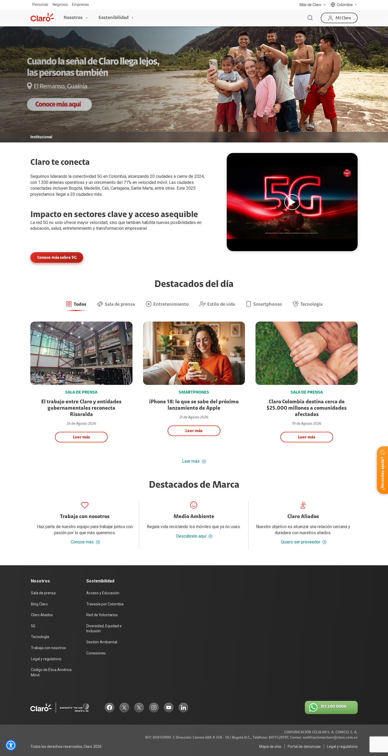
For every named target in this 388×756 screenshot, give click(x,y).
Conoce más (82, 541)
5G (45, 222)
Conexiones (96, 653)
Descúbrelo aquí (191, 536)
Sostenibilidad (113, 17)
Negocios (60, 4)
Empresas (80, 4)
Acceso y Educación (102, 593)
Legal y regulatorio (46, 659)
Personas (40, 4)
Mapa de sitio (270, 746)
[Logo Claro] (42, 17)
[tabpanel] (194, 84)
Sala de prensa (43, 593)
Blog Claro (39, 604)
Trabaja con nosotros (48, 648)
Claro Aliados (42, 615)
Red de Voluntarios (102, 615)
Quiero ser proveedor (300, 541)
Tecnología (40, 637)
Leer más (191, 461)
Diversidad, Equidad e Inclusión (104, 628)
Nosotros (73, 17)
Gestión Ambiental (101, 642)
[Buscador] (310, 17)
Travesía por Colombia (105, 604)
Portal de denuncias (304, 746)
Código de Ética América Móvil (51, 672)
